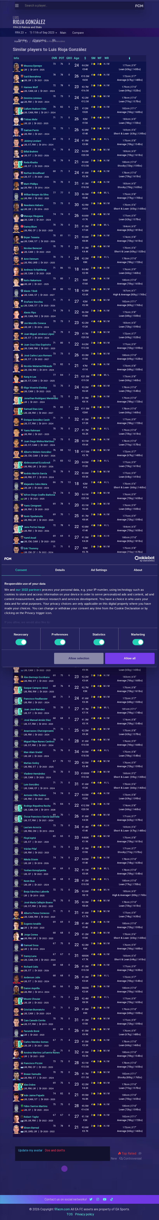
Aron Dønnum (31, 259)
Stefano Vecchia (33, 302)
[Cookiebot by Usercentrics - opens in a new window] (138, 559)
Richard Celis (31, 967)
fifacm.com (62, 1209)
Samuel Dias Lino (33, 409)
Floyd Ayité (30, 838)
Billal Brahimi (31, 151)
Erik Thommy (31, 548)
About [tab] (138, 570)
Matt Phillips (31, 184)
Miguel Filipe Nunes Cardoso (39, 741)
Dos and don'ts (55, 1150)
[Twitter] (90, 1199)
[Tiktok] (111, 1199)
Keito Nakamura (32, 280)
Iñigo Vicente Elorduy (35, 387)
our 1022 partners (28, 589)
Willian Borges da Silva (36, 194)
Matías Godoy (31, 763)
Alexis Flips (30, 312)
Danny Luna (30, 956)
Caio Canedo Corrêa (34, 1020)
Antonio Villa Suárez (35, 795)
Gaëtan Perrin (31, 130)
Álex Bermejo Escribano (37, 677)
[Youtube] (104, 1199)
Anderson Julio (32, 977)
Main (63, 32)
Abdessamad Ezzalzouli (37, 462)
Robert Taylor (31, 1117)
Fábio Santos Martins (36, 1106)
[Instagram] (97, 1199)
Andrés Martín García (35, 473)
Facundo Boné (31, 1031)
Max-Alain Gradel (33, 752)
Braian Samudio (32, 1074)
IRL (54, 40)
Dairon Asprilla (32, 988)
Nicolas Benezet (33, 248)
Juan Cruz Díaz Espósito (37, 344)
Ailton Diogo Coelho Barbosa (39, 495)
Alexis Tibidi (30, 291)
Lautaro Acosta (32, 827)
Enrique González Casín (37, 420)
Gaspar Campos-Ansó (36, 688)
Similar (22, 40)
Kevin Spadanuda (33, 516)
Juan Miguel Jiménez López (39, 334)
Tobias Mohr (30, 119)
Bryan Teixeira (31, 237)
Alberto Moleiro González (37, 452)
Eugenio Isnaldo (32, 924)
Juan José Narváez (34, 709)
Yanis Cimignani (32, 505)
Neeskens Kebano (33, 205)
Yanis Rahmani (32, 430)
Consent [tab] (21, 570)
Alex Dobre (29, 1084)
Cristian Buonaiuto (34, 1009)
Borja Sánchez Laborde (36, 891)
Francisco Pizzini (33, 1063)
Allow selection (78, 658)
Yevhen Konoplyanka (35, 870)
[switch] (60, 642)
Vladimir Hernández (34, 773)
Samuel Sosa (31, 945)
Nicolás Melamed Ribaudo (38, 366)
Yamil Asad (30, 537)
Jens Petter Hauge (34, 527)
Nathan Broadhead (34, 173)
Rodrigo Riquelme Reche (37, 806)
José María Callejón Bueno (38, 902)
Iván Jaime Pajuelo (34, 1095)
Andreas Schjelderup (35, 269)
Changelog (39, 40)
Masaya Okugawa (33, 216)
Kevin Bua (29, 881)
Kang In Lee (30, 377)
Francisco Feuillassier (36, 698)
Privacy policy (84, 1214)
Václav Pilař (30, 849)
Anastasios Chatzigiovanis (39, 731)
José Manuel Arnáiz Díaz (37, 720)
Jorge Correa (31, 934)
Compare (78, 32)
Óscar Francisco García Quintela (41, 816)
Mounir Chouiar (32, 999)
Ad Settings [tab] (99, 570)
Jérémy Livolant (32, 141)
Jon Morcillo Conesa (35, 323)
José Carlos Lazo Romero (38, 355)
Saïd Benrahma (32, 76)
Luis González (31, 784)
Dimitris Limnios (33, 98)
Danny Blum (30, 226)
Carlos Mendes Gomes (36, 1042)
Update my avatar (30, 1150)
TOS (70, 1214)
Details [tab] (60, 570)
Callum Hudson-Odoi (35, 108)
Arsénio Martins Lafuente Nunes (42, 1052)
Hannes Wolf (31, 87)
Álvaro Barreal (31, 1127)
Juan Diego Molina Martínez (39, 441)
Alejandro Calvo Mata (35, 484)
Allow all (130, 658)
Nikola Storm (31, 859)
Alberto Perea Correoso (36, 913)
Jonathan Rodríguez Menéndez (41, 398)
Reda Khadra (31, 162)
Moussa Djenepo (33, 65)
